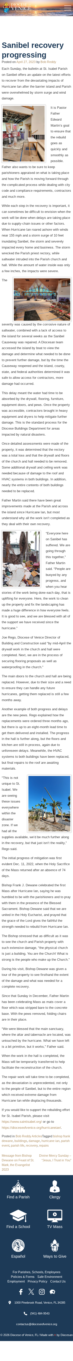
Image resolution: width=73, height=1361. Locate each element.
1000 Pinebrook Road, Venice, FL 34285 (39, 1302)
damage (34, 1141)
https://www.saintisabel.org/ (22, 1122)
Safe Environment (49, 1276)
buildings (20, 1141)
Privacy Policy (37, 1281)
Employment (16, 1281)
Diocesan (67, 1335)
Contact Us (58, 1281)
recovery (32, 1145)
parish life (17, 1145)
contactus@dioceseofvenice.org (36, 1324)
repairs (44, 1145)
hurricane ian (50, 1141)
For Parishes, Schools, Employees (36, 1272)
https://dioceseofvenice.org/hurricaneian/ (31, 1128)
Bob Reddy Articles (29, 1136)
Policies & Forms (22, 1276)
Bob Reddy (48, 62)
